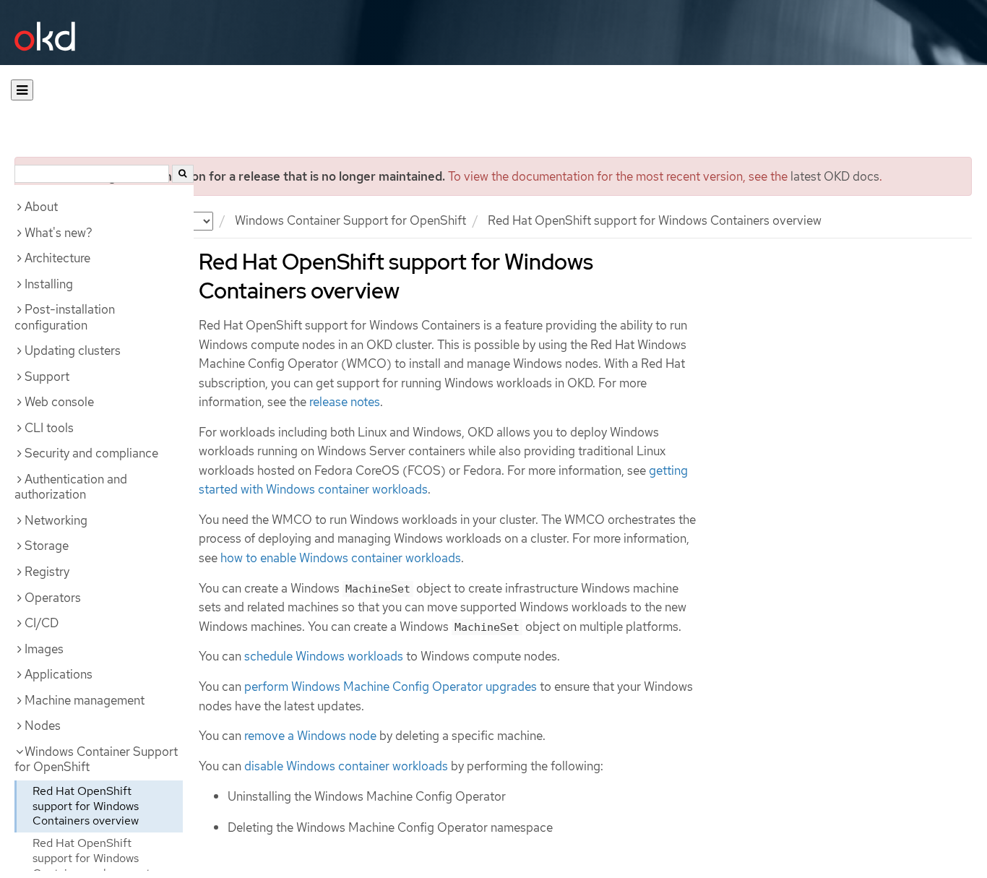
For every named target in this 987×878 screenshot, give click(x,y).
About (41, 207)
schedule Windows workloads (323, 656)
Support (47, 376)
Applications (58, 674)
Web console (59, 402)
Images (44, 649)
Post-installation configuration (64, 317)
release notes (344, 402)
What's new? (58, 233)
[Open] (22, 89)
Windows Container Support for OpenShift (350, 220)
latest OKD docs (834, 176)
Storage (47, 546)
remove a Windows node (310, 736)
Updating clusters (73, 350)
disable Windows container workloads (346, 766)
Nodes (43, 725)
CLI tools (49, 428)
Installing (49, 284)
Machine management (85, 700)
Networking (56, 520)
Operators (53, 598)
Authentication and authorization (70, 487)
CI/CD (42, 623)
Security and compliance (91, 453)
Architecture (57, 258)
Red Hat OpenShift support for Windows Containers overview (86, 806)
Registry (47, 572)
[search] (183, 174)
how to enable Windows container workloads (340, 558)
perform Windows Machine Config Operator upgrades (390, 686)
